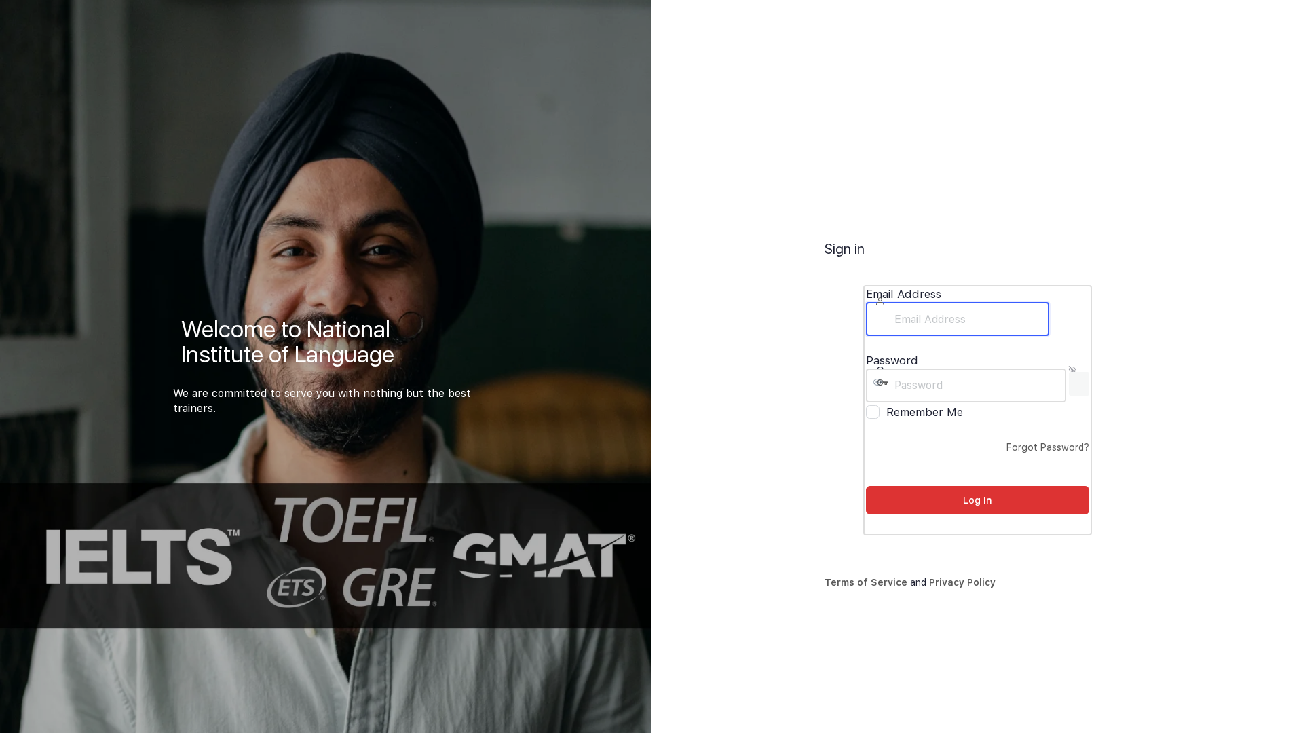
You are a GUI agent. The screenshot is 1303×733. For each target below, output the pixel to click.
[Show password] (1079, 384)
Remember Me (924, 412)
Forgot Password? (1047, 447)
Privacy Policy (962, 582)
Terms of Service (866, 582)
